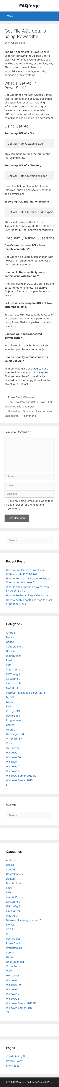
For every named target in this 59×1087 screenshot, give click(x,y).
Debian (10, 651)
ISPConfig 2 (13, 674)
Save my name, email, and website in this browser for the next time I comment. (30, 504)
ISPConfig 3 (13, 678)
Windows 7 (13, 766)
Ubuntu (10, 729)
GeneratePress (45, 1082)
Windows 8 (13, 771)
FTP (8, 665)
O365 (9, 701)
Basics (10, 637)
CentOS (10, 641)
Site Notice (12, 1065)
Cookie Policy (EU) (17, 1056)
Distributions (13, 655)
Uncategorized (15, 734)
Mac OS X (12, 688)
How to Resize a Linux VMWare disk (28, 595)
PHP (8, 706)
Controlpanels (14, 646)
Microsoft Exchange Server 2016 (25, 692)
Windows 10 (13, 757)
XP (7, 784)
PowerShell (15, 397)
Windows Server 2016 (19, 780)
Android (11, 632)
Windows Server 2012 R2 (21, 775)
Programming (14, 720)
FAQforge (29, 5)
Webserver (12, 748)
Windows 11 (13, 761)
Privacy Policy (14, 1060)
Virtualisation (14, 738)
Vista (9, 743)
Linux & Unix (13, 683)
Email (9, 660)
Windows (28, 397)
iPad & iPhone (14, 669)
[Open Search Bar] (54, 16)
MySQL (10, 697)
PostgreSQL (13, 711)
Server (10, 724)
